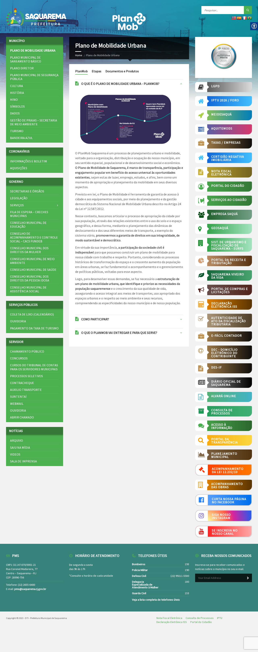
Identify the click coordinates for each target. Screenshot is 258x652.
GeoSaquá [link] (219, 228)
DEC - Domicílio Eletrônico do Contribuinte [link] (224, 353)
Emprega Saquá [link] (224, 214)
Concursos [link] (19, 358)
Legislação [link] (18, 198)
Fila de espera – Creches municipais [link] (29, 214)
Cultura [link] (16, 86)
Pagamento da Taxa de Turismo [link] (34, 328)
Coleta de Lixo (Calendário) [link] (32, 314)
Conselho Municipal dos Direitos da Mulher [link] (29, 250)
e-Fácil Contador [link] (226, 335)
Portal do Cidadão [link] (227, 186)
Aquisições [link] (18, 168)
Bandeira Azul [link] (21, 138)
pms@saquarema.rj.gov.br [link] (30, 589)
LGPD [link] (215, 86)
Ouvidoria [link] (18, 321)
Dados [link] (15, 113)
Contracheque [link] (22, 383)
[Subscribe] (248, 578)
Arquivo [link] (16, 440)
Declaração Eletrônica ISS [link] (224, 304)
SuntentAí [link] (18, 397)
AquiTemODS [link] (221, 128)
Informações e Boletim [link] (28, 161)
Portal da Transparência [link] (224, 440)
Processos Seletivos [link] (26, 376)
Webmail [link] (16, 404)
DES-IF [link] (216, 367)
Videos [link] (15, 454)
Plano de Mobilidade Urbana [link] (32, 50)
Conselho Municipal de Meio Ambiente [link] (32, 261)
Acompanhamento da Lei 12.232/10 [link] (227, 470)
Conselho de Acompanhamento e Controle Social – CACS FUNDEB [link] (34, 237)
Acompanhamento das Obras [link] (227, 485)
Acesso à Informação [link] (221, 426)
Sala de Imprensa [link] (23, 461)
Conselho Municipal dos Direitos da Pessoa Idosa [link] (29, 278)
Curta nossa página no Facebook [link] (229, 500)
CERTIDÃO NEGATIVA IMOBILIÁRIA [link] (227, 158)
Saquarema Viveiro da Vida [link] (227, 275)
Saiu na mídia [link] (20, 447)
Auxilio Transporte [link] (26, 390)
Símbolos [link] (17, 106)
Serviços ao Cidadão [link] (229, 200)
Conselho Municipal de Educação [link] (28, 224)
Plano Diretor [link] (22, 68)
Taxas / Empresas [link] (226, 142)
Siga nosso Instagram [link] (221, 516)
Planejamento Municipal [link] (224, 455)
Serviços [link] (17, 205)
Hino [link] (14, 100)
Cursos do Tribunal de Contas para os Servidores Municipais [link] (34, 367)
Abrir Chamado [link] (22, 417)
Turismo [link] (16, 131)
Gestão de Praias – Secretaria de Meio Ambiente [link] (33, 122)
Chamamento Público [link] (27, 351)
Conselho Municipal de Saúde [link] (33, 270)
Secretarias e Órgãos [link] (27, 191)
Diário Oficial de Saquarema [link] (226, 383)
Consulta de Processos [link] (222, 411)
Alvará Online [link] (223, 396)
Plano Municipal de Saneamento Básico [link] (25, 59)
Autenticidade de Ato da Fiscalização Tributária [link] (228, 321)
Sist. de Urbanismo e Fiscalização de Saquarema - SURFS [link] (229, 245)
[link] (36, 18)
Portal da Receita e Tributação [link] (228, 261)
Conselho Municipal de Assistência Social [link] (28, 289)
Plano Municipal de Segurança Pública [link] (34, 77)
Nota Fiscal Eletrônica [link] (221, 172)
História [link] (17, 93)
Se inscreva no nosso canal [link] (225, 532)
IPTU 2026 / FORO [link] (225, 100)
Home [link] (78, 55)
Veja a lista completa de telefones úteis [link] (156, 599)
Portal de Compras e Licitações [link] (229, 290)
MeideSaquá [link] (221, 114)
